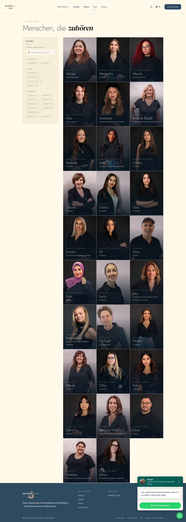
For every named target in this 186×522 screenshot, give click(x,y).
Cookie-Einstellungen (154, 518)
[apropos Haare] (48, 495)
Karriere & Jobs (114, 495)
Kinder (80, 503)
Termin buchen (173, 7)
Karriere (104, 7)
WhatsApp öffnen (162, 505)
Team (95, 7)
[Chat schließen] (179, 481)
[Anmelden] (151, 7)
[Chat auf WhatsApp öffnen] (179, 515)
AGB (141, 518)
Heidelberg (32, 63)
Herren (86, 6)
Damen (76, 6)
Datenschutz (132, 518)
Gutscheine (82, 507)
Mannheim (45, 63)
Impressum (120, 518)
